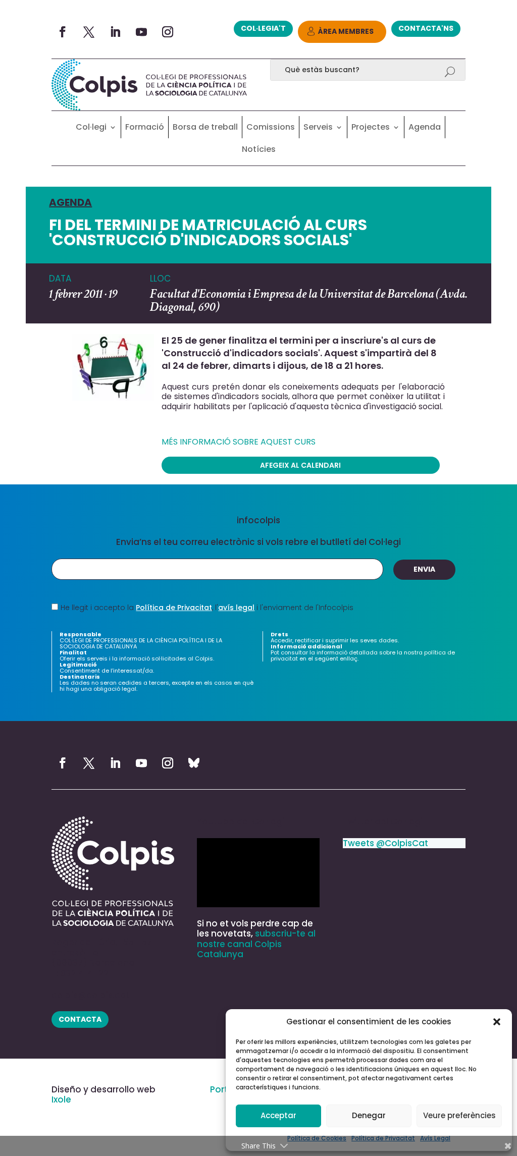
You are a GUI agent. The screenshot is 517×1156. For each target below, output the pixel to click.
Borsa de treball (205, 127)
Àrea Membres (346, 31)
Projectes (370, 127)
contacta (80, 1019)
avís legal (236, 607)
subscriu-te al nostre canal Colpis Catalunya (256, 943)
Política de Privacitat (174, 607)
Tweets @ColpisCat (385, 843)
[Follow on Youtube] (141, 32)
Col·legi (91, 127)
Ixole (61, 1099)
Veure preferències (459, 1115)
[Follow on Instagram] (168, 32)
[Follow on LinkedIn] (115, 32)
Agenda (424, 127)
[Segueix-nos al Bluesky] (194, 763)
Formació (144, 127)
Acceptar (278, 1115)
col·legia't (263, 28)
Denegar (369, 1115)
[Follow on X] (89, 32)
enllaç (348, 658)
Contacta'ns (425, 28)
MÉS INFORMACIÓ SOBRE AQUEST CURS (239, 442)
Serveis (318, 127)
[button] (497, 1022)
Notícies (259, 149)
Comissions (270, 127)
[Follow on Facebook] (62, 32)
